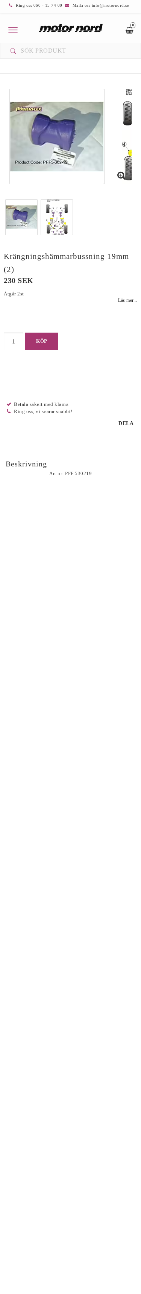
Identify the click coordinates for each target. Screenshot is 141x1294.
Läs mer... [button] (127, 300)
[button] (121, 176)
